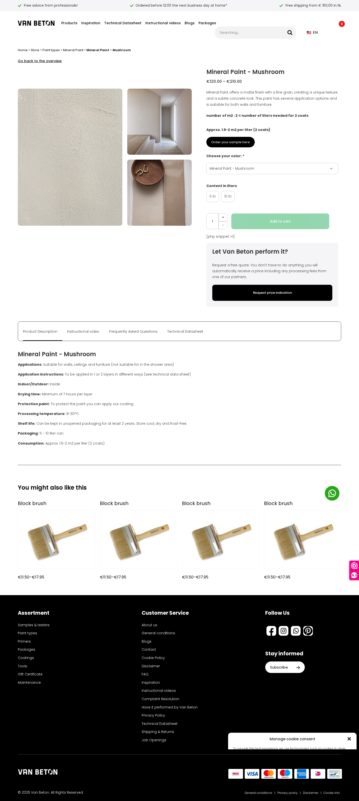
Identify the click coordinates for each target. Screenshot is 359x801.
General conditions (158, 633)
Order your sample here (230, 142)
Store (35, 50)
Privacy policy (287, 793)
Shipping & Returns (158, 731)
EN (315, 32)
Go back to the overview (40, 61)
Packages (207, 23)
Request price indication (272, 292)
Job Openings (154, 740)
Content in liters (221, 185)
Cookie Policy (153, 657)
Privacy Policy (153, 715)
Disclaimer (151, 666)
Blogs (190, 23)
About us (149, 625)
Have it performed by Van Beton (170, 707)
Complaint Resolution (160, 698)
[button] (349, 738)
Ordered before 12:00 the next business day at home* (181, 5)
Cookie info (332, 793)
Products (69, 23)
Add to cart (280, 221)
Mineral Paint (73, 50)
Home (23, 50)
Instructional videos (163, 23)
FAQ (145, 674)
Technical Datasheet (122, 23)
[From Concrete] (36, 23)
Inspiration (90, 23)
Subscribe (279, 667)
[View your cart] (338, 32)
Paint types (51, 50)
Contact (149, 649)
